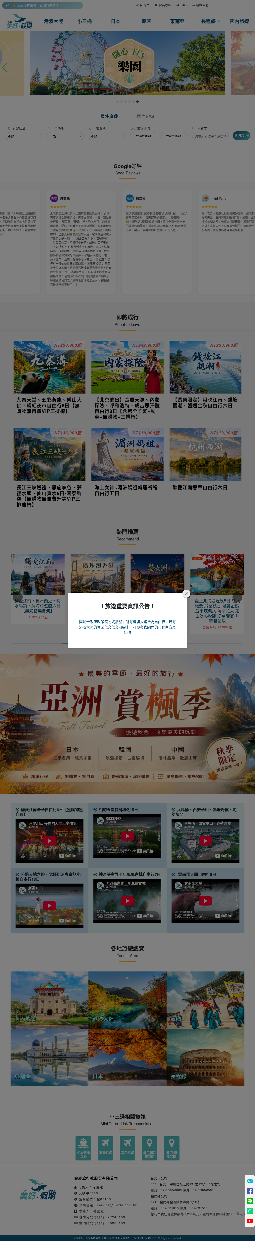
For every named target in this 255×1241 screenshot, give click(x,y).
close (186, 594)
